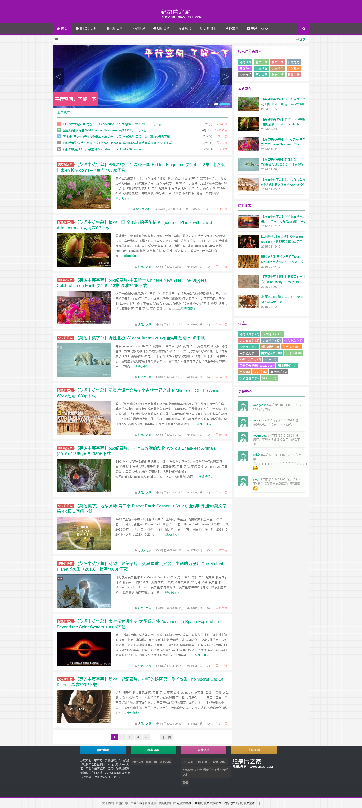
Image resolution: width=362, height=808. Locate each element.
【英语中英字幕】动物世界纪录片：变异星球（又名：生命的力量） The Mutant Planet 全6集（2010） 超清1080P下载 (140, 566)
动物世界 (245, 62)
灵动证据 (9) (294, 353)
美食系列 (245, 68)
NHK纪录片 (114, 28)
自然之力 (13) (248, 353)
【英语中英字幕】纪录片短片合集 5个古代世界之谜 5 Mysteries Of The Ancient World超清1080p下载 (140, 393)
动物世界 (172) (249, 334)
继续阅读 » (122, 198)
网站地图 (165, 803)
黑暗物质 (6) (278, 372)
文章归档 (136, 803)
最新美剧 (187, 762)
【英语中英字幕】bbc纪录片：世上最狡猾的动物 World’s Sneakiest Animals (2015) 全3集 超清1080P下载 (136, 450)
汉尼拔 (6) (260, 372)
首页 (63, 28)
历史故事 (261, 74)
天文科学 (277, 68)
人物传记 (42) (248, 346)
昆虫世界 (261, 62)
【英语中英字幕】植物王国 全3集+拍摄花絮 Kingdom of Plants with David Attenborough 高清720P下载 (134, 225)
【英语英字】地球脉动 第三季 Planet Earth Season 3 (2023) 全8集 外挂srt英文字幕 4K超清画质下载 (142, 508)
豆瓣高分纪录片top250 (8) (256, 365)
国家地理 (138, 28)
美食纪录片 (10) (271, 353)
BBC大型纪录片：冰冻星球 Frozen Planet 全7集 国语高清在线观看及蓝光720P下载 (117, 143)
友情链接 (150, 803)
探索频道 (185, 28)
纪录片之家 (143, 209)
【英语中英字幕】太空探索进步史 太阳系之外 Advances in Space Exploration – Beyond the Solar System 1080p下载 (139, 624)
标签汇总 (122, 803)
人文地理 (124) (272, 334)
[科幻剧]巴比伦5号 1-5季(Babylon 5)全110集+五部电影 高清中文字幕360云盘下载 (116, 136)
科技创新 (294, 74)
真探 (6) (244, 372)
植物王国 (277, 62)
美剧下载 (257, 28)
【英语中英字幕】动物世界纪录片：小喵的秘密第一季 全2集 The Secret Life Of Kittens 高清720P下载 (140, 681)
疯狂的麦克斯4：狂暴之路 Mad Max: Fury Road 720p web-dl (103, 149)
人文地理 (261, 68)
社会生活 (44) (293, 340)
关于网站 (108, 803)
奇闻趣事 (294, 68)
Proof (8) (270, 359)
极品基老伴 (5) (249, 378)
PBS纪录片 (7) (286, 365)
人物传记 (245, 74)
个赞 (222, 209)
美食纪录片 (201, 803)
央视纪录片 (161, 28)
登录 (302, 39)
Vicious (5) (269, 378)
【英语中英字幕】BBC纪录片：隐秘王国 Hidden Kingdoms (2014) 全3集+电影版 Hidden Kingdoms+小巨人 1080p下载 (141, 167)
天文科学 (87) (272, 340)
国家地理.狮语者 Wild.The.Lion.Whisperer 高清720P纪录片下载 (104, 130)
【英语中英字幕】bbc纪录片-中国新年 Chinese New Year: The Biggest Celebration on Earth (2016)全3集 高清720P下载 (131, 282)
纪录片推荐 (208, 28)
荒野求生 (232, 28)
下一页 (166, 737)
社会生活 (277, 74)
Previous (58, 76)
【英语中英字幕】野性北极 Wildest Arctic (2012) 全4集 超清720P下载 (140, 338)
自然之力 (294, 62)
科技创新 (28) (270, 346)
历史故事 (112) (249, 340)
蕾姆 (185, 782)
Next (226, 76)
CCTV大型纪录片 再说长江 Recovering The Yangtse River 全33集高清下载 (112, 124)
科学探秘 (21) (292, 346)
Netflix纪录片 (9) (250, 359)
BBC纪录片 (88, 28)
